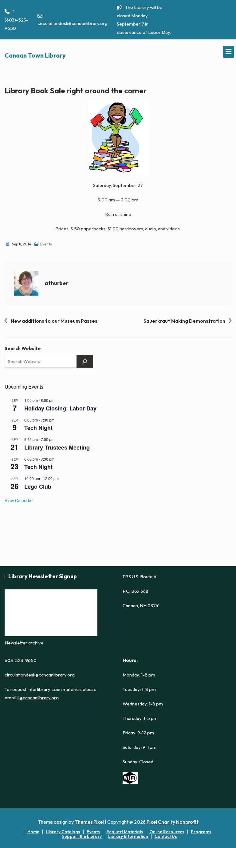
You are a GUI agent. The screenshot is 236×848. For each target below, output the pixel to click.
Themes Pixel (89, 822)
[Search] (85, 361)
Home (33, 831)
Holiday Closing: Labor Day (60, 408)
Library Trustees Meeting (57, 447)
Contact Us (166, 836)
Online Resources (166, 831)
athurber (57, 283)
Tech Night (38, 428)
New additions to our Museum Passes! (55, 321)
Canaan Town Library (35, 55)
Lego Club (37, 487)
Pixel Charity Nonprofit (173, 822)
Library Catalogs (63, 831)
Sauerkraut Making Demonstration (184, 321)
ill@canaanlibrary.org (38, 698)
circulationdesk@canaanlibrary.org (72, 23)
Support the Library (82, 836)
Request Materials (124, 831)
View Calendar (19, 500)
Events (46, 244)
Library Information (128, 836)
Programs (201, 831)
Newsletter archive (24, 643)
